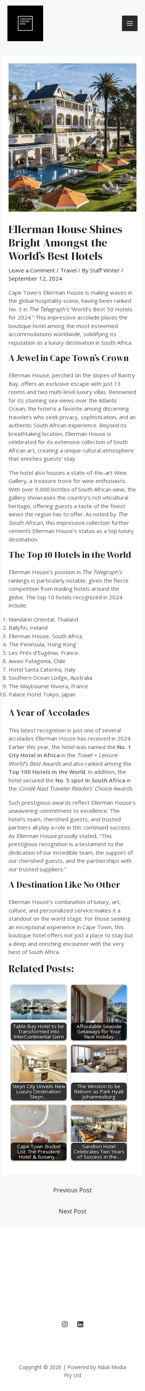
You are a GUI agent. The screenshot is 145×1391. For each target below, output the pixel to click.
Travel (68, 270)
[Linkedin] (80, 1324)
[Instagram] (64, 1324)
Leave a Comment (32, 270)
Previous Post (72, 1190)
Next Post (72, 1211)
